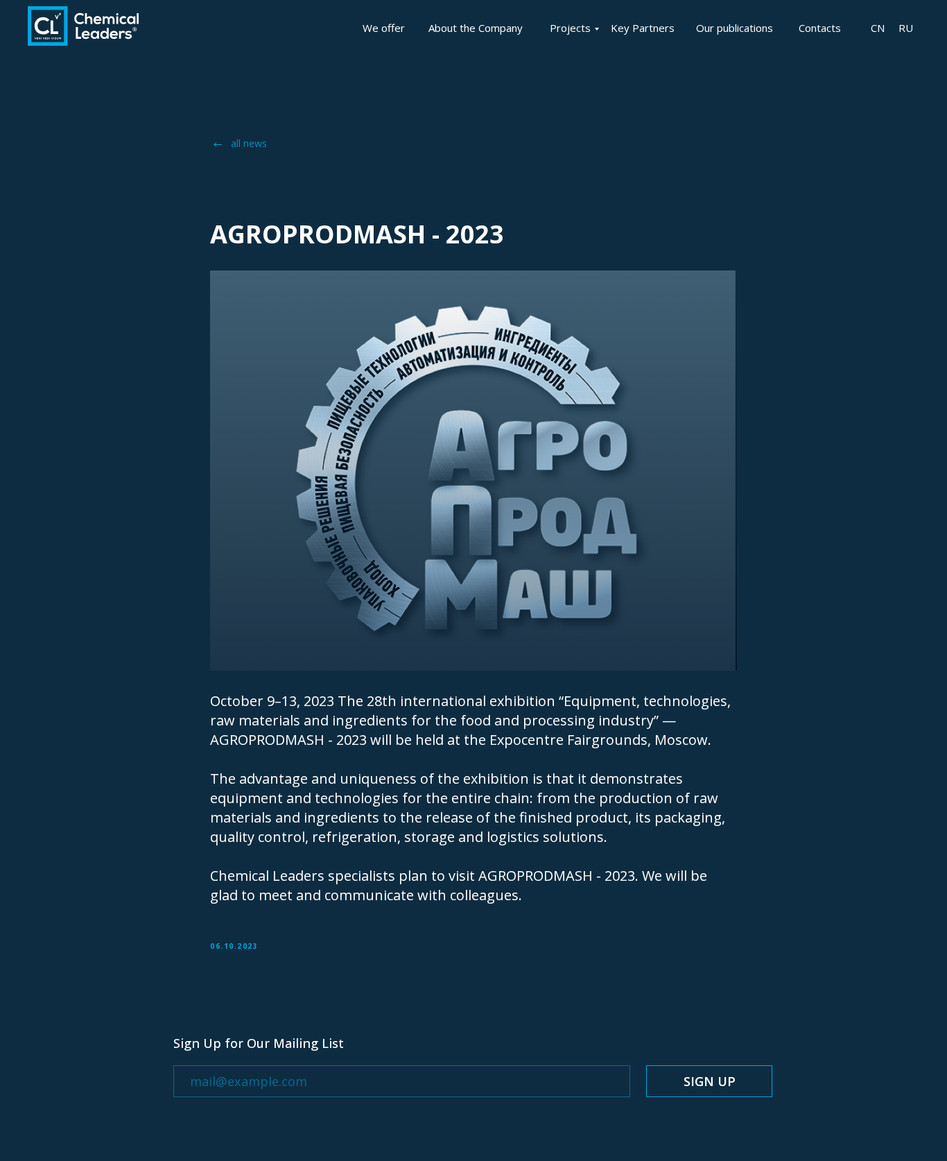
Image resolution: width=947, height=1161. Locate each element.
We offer (384, 28)
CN (878, 28)
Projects (570, 28)
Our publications (734, 28)
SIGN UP (710, 1081)
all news (249, 143)
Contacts (820, 28)
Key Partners (643, 28)
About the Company (475, 28)
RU (905, 28)
